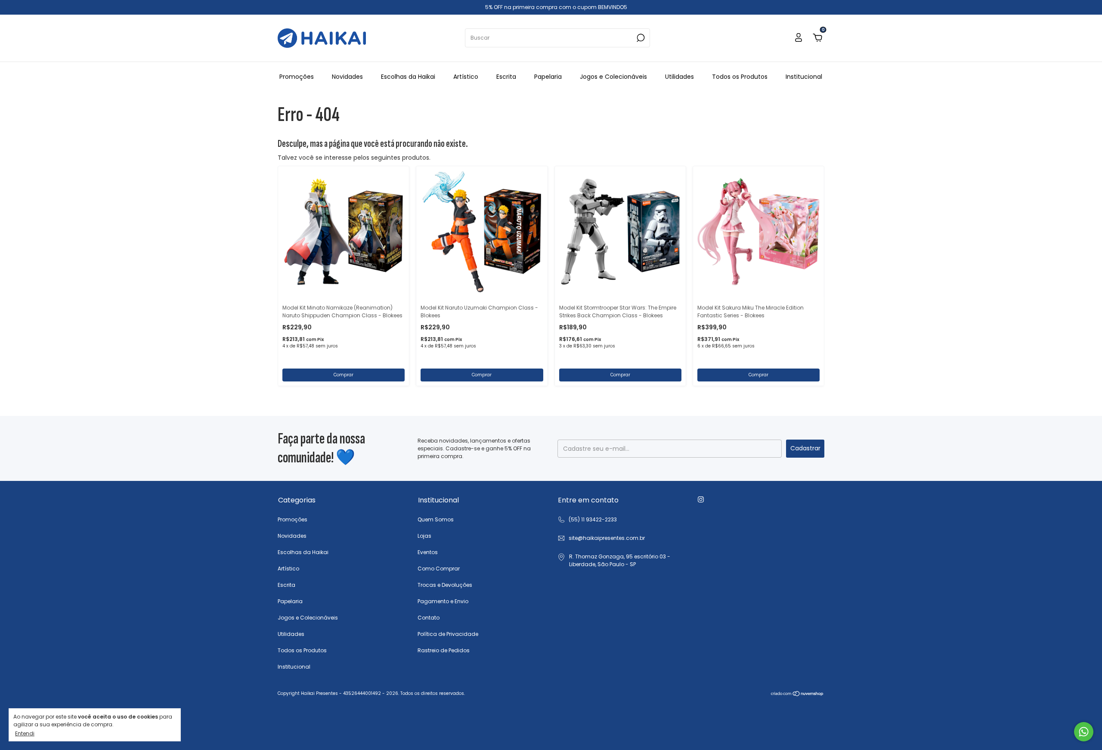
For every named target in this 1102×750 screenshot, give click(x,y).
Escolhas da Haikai (408, 76)
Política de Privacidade (448, 634)
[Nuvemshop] (797, 694)
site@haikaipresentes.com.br (607, 538)
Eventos (428, 552)
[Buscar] (640, 37)
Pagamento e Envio (443, 601)
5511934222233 (587, 520)
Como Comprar (439, 568)
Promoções (296, 76)
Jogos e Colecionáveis (613, 76)
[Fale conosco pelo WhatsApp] (1083, 731)
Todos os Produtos (740, 76)
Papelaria (548, 76)
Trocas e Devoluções (445, 585)
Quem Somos (436, 519)
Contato (429, 617)
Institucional (804, 76)
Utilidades (679, 76)
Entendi (24, 733)
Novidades (347, 76)
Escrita (506, 76)
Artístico (465, 76)
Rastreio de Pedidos (444, 650)
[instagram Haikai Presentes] (700, 499)
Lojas (424, 535)
